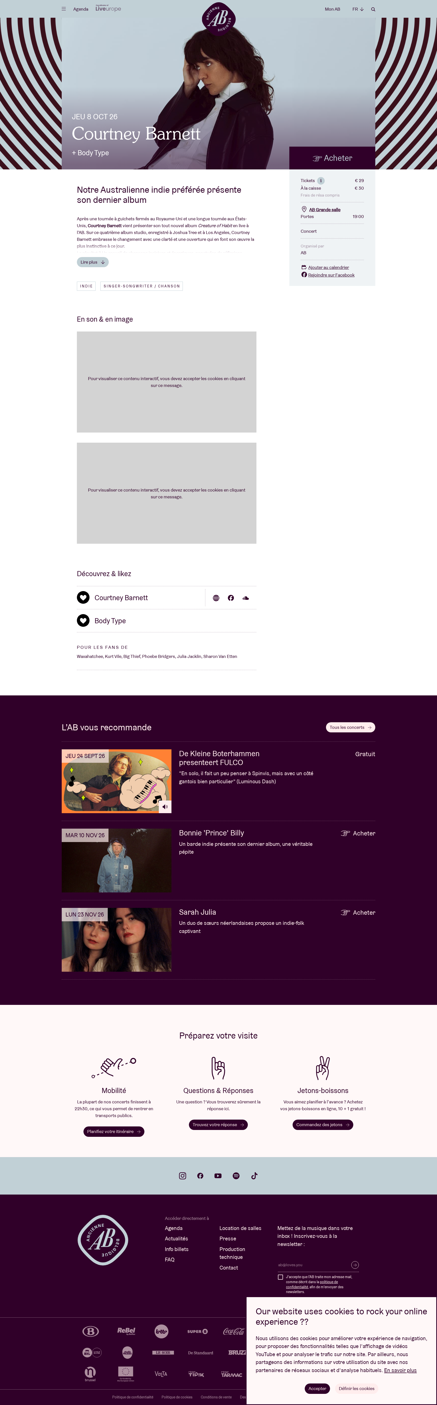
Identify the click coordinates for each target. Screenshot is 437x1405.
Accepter (317, 1388)
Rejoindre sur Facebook (331, 275)
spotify (236, 1175)
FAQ (169, 1259)
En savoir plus (400, 1370)
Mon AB (332, 9)
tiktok (254, 1175)
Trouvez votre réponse (215, 1124)
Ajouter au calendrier (328, 267)
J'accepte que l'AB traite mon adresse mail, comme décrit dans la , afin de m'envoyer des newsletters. (319, 1284)
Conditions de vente (216, 1397)
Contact (229, 1267)
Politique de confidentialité (132, 1397)
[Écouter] (165, 807)
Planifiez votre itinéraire (111, 1131)
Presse (228, 1238)
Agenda (80, 9)
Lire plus (89, 262)
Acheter (337, 158)
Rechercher (373, 9)
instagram (182, 1175)
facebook (200, 1176)
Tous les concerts (347, 727)
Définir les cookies (357, 1388)
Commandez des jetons (319, 1124)
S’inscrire (355, 1265)
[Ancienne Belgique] (219, 19)
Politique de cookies (177, 1397)
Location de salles (240, 1228)
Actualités (176, 1238)
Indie (86, 286)
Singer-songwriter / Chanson (142, 286)
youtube (218, 1175)
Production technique (232, 1253)
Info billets (177, 1249)
